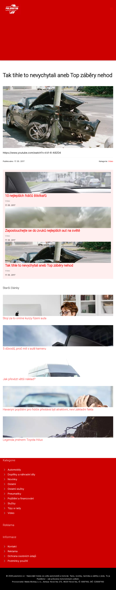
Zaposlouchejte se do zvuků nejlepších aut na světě (42, 231)
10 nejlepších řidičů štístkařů (26, 196)
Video (110, 161)
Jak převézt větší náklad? (19, 379)
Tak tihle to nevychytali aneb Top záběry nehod (39, 265)
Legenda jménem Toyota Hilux (23, 439)
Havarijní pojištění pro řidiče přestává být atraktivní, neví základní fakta (48, 409)
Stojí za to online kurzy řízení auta (24, 318)
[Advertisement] (58, 36)
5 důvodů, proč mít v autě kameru (24, 348)
